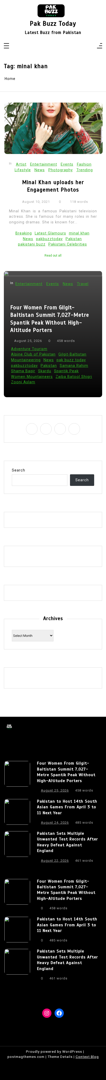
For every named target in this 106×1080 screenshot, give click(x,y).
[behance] (63, 46)
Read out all (53, 255)
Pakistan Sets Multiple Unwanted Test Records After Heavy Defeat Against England (67, 842)
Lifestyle (23, 170)
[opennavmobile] (99, 46)
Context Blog (87, 1057)
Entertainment (43, 164)
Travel (83, 284)
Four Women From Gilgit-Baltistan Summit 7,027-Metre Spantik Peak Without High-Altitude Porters (49, 318)
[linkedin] (56, 46)
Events (67, 164)
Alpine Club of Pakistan (33, 354)
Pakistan (74, 239)
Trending (84, 170)
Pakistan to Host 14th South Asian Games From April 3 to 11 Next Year (67, 807)
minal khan (79, 233)
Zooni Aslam (23, 382)
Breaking (23, 233)
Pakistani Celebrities (67, 244)
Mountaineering (26, 360)
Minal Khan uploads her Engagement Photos (53, 186)
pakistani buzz (32, 244)
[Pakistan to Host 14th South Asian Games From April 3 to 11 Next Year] (17, 813)
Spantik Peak (66, 371)
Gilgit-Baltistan (72, 354)
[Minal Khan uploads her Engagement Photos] (53, 128)
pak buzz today (71, 360)
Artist (21, 164)
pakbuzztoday (49, 239)
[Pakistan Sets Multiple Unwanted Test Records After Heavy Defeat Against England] (17, 848)
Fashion (84, 164)
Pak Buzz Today (53, 24)
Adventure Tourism (29, 349)
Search (18, 470)
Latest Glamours (50, 233)
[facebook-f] (43, 46)
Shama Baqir (23, 371)
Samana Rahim (74, 366)
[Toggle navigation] (6, 46)
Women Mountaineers (32, 377)
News (39, 170)
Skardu (44, 371)
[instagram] (49, 46)
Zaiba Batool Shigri (74, 377)
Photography (60, 170)
